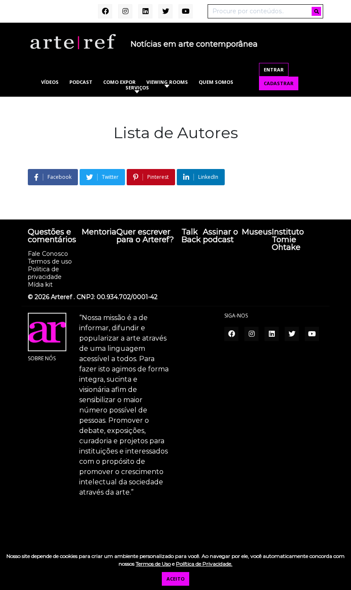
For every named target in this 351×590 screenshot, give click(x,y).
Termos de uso (50, 261)
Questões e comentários (52, 236)
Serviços (137, 87)
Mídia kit (40, 284)
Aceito (175, 578)
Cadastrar (279, 83)
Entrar (274, 69)
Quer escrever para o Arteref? (145, 236)
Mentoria (99, 232)
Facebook (59, 177)
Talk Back (191, 236)
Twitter (110, 177)
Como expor (119, 82)
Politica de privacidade (45, 273)
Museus (257, 232)
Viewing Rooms (167, 82)
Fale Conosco (48, 254)
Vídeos (50, 82)
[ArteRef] (73, 41)
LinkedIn (208, 177)
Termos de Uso (153, 563)
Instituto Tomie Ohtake (288, 240)
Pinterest (158, 177)
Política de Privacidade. (204, 563)
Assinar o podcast (220, 236)
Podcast (80, 82)
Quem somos (216, 82)
